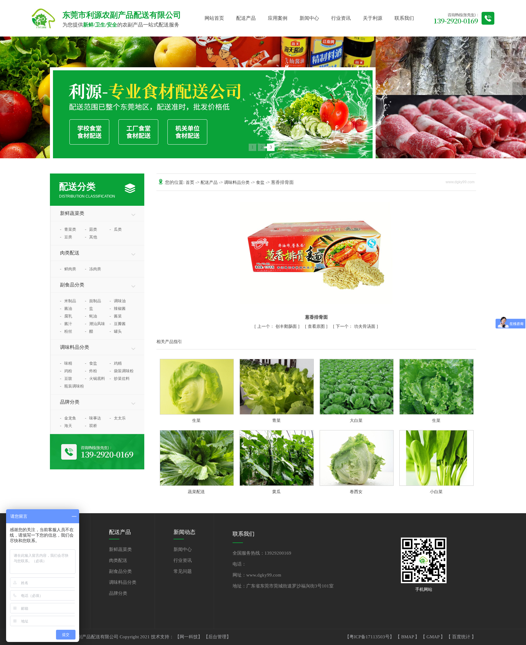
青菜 (276, 420)
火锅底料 (95, 378)
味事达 (93, 418)
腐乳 (66, 316)
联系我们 (404, 18)
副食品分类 (72, 284)
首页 (190, 182)
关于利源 (372, 18)
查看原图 (317, 326)
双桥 (91, 425)
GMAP (433, 636)
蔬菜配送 (196, 491)
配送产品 (246, 18)
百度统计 (462, 636)
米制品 (68, 301)
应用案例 (277, 18)
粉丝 (66, 331)
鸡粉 (66, 371)
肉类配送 (69, 252)
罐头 (116, 331)
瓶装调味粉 (72, 386)
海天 (66, 425)
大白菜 (356, 420)
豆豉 (66, 378)
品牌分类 (69, 402)
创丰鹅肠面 (277, 326)
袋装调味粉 (122, 371)
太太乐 (118, 418)
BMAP (408, 636)
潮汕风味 (95, 323)
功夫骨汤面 (356, 326)
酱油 (66, 308)
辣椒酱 (118, 308)
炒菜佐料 (120, 378)
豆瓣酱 (118, 323)
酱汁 (66, 323)
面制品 (93, 301)
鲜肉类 (68, 269)
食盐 (91, 363)
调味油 (118, 301)
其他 (91, 237)
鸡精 (116, 363)
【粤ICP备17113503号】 (370, 636)
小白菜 (436, 491)
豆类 (66, 237)
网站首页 (214, 18)
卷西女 (356, 491)
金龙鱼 (68, 418)
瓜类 (116, 229)
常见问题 (183, 571)
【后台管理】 (217, 636)
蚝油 (91, 316)
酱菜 (116, 316)
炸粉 (91, 371)
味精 (66, 363)
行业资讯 (341, 18)
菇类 (91, 229)
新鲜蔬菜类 (72, 213)
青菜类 (68, 229)
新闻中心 (309, 18)
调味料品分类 (74, 347)
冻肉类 (93, 269)
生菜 (196, 420)
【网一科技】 (189, 636)
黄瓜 (276, 491)
